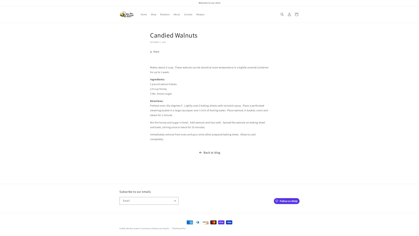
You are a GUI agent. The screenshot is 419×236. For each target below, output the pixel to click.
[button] (282, 14)
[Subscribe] (174, 201)
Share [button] (156, 51)
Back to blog (212, 152)
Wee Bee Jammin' (133, 228)
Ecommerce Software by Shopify (155, 228)
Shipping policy (179, 228)
